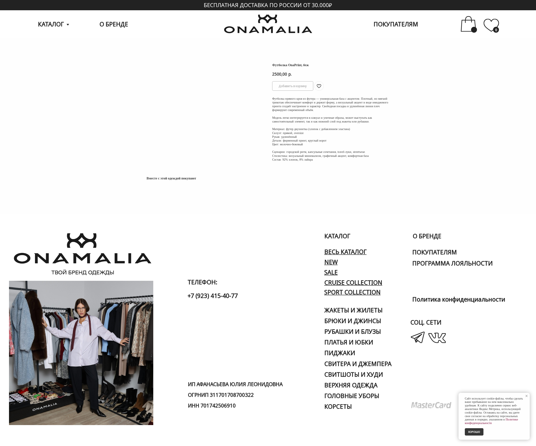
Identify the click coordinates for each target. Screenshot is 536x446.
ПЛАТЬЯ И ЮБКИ (348, 342)
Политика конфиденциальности (458, 299)
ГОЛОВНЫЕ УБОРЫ (351, 395)
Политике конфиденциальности (491, 421)
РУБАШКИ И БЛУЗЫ (352, 331)
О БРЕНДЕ (113, 24)
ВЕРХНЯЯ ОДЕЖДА (351, 385)
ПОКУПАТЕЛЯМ (396, 24)
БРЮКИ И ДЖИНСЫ (352, 320)
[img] (491, 25)
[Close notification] (526, 396)
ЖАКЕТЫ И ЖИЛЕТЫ (353, 310)
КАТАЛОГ (51, 24)
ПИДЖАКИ (339, 352)
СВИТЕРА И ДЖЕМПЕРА (358, 363)
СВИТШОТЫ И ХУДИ (353, 374)
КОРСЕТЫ (338, 406)
